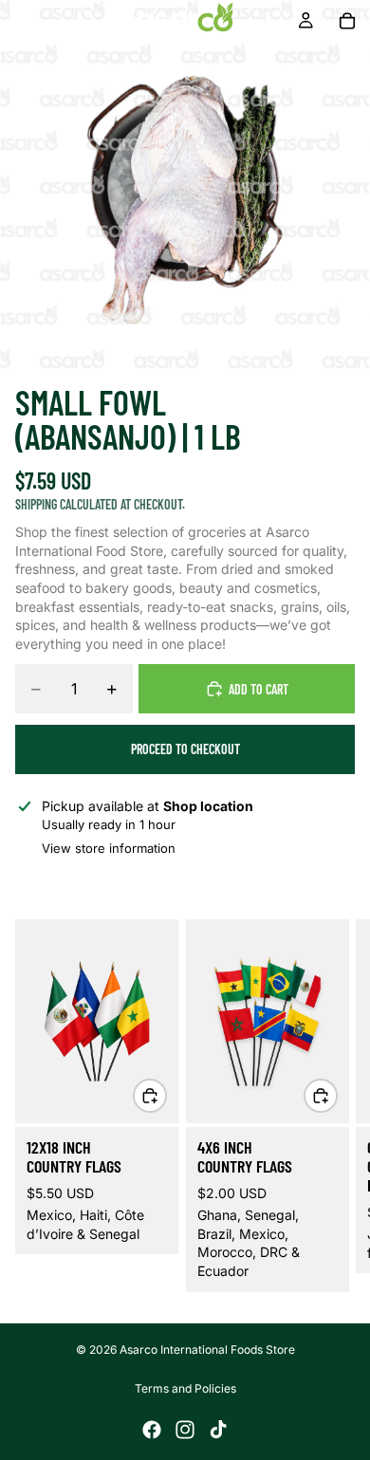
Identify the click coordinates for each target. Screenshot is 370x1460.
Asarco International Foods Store (207, 1349)
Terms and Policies (185, 1388)
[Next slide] (332, 1105)
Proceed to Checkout (185, 749)
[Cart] (347, 21)
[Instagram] (185, 1429)
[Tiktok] (218, 1429)
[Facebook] (151, 1429)
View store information (109, 848)
